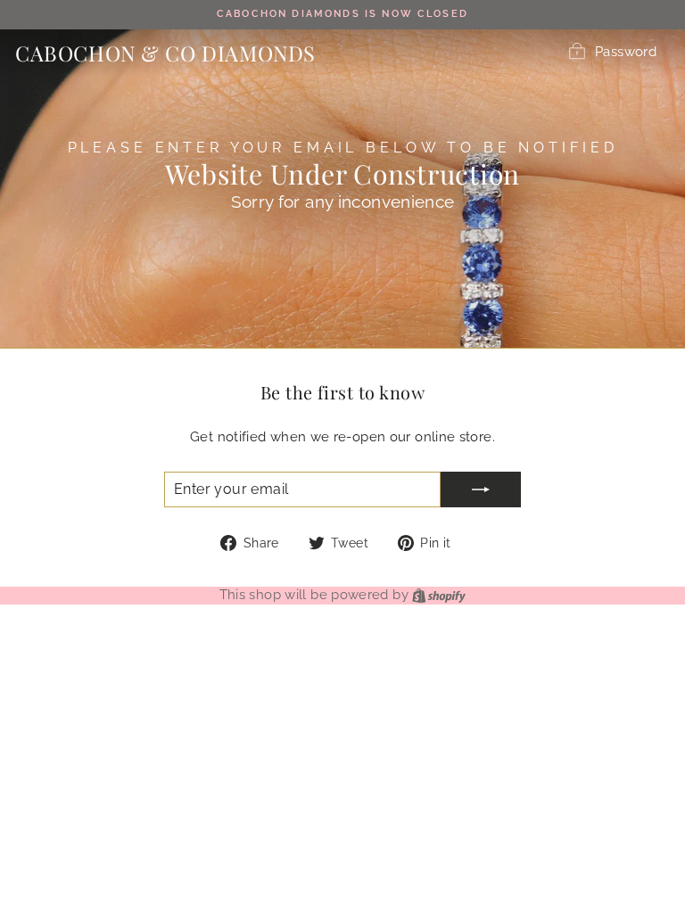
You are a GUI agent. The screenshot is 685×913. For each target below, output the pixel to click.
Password (625, 51)
